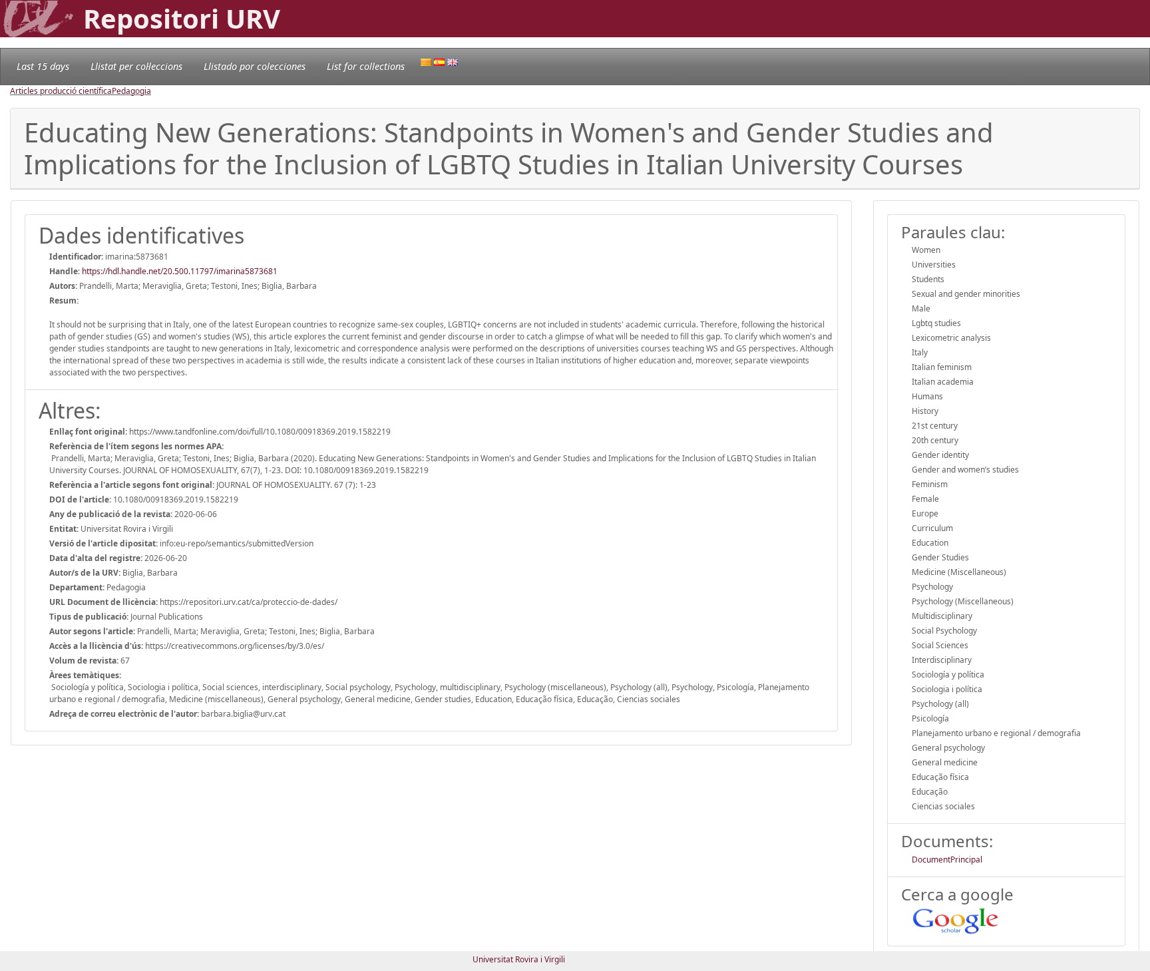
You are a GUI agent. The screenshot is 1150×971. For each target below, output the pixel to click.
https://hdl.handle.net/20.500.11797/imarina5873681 (180, 271)
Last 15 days (43, 66)
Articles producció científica (61, 91)
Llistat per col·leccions (136, 66)
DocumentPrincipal (947, 859)
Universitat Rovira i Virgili (519, 959)
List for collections (366, 66)
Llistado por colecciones (254, 66)
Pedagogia (131, 91)
